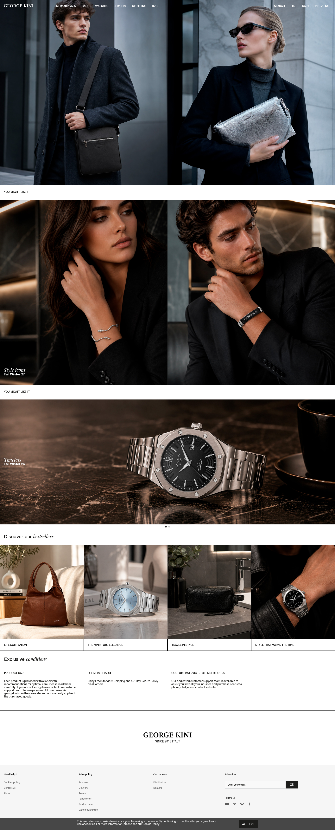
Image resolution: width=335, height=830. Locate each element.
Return (82, 793)
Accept (248, 824)
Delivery (83, 787)
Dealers (157, 787)
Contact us (10, 787)
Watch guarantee (88, 809)
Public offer (85, 798)
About (7, 793)
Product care (86, 804)
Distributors (159, 782)
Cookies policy (12, 782)
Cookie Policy (150, 824)
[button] (166, 527)
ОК (292, 784)
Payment (83, 782)
